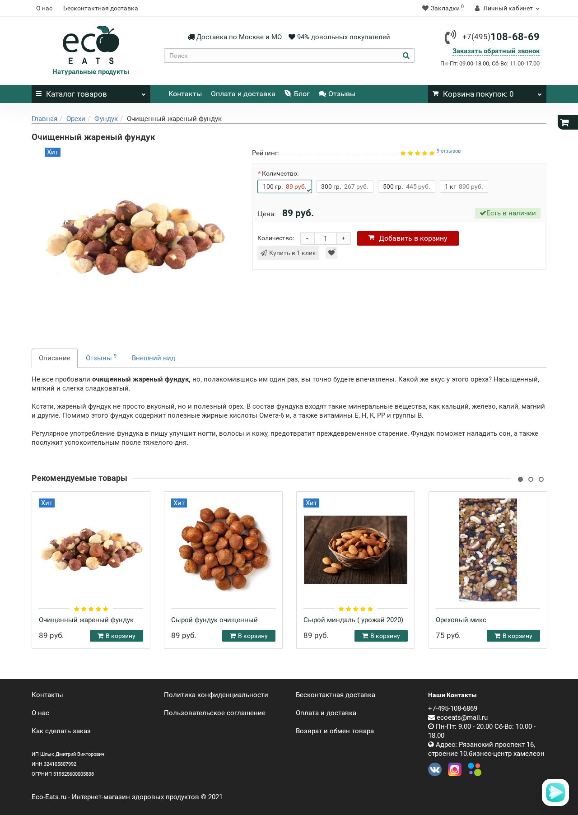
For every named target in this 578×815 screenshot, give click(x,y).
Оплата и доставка (243, 93)
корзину (413, 238)
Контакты (185, 93)
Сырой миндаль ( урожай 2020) (353, 620)
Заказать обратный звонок (496, 51)
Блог (302, 93)
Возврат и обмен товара (335, 731)
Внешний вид (153, 358)
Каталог (76, 93)
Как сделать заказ (61, 731)
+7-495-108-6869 (452, 708)
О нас (44, 8)
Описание (54, 358)
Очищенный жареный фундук (86, 620)
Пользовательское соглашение (215, 713)
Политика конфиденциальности (216, 695)
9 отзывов (449, 151)
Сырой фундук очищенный (214, 620)
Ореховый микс (461, 620)
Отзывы (341, 93)
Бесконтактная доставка (100, 8)
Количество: (280, 173)
